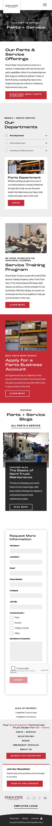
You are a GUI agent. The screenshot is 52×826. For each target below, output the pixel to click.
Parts (16, 203)
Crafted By (35, 818)
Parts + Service (26, 732)
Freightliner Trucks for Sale (26, 713)
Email (13, 568)
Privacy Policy (14, 818)
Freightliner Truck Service (26, 717)
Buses (26, 741)
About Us (26, 749)
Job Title (13, 602)
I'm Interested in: (17, 613)
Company (14, 590)
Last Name (15, 557)
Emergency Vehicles (26, 745)
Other (17, 633)
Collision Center (22, 628)
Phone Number (16, 579)
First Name (15, 546)
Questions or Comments (20, 639)
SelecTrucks (26, 736)
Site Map (25, 818)
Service (18, 623)
